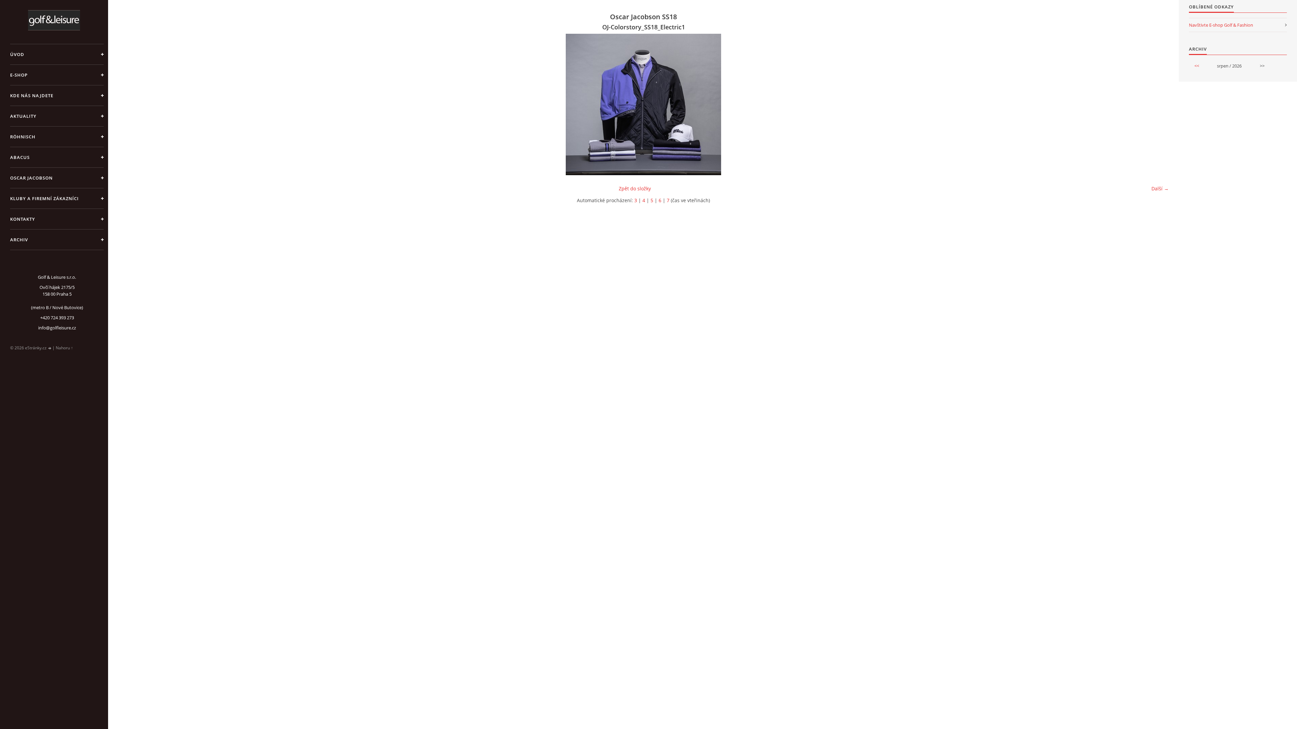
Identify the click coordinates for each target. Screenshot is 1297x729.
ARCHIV (19, 240)
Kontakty (22, 219)
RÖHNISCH (22, 137)
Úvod (17, 54)
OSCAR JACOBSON (31, 178)
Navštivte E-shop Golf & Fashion (1221, 25)
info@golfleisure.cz (57, 328)
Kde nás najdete (31, 95)
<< (1196, 66)
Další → (1160, 188)
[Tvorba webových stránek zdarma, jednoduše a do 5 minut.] (50, 348)
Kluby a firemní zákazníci (44, 198)
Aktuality (23, 116)
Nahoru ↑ (64, 348)
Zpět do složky (635, 188)
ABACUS (20, 157)
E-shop (19, 75)
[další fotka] (1157, 104)
